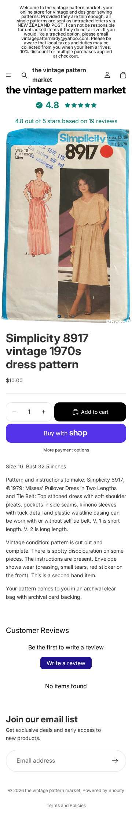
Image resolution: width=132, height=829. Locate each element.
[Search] (24, 75)
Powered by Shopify (103, 790)
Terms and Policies (66, 805)
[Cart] (123, 75)
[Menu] (8, 75)
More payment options (66, 450)
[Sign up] (115, 761)
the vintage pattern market (52, 790)
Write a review (66, 663)
